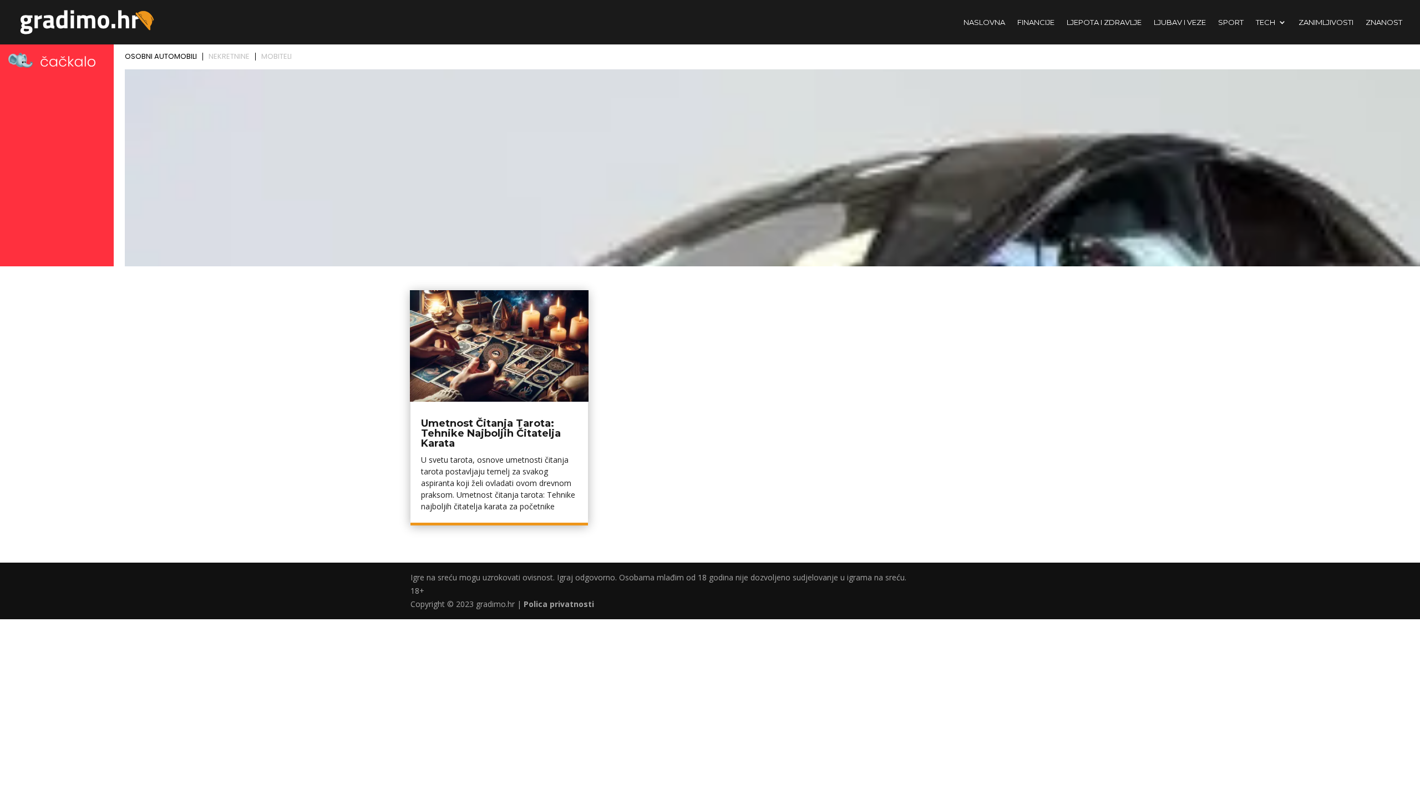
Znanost (1384, 22)
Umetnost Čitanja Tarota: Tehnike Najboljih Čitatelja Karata (491, 433)
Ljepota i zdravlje (1104, 22)
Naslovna (984, 22)
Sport (1231, 22)
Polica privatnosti (559, 604)
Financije (1035, 22)
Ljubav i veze (1180, 22)
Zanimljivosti (1326, 22)
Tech (1265, 22)
